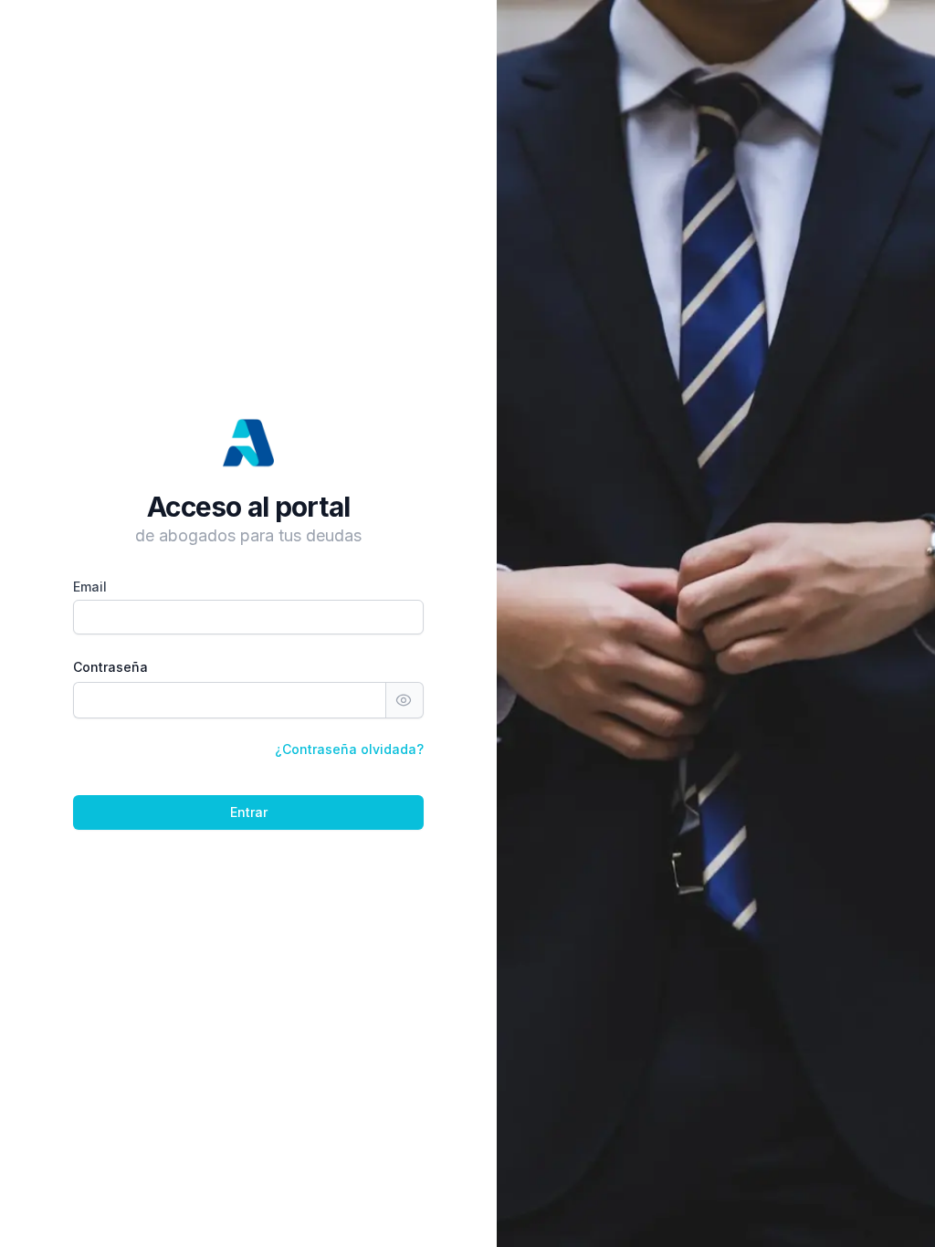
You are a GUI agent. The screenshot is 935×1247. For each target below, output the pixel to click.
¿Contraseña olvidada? (349, 749)
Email (90, 586)
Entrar (249, 812)
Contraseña (110, 667)
